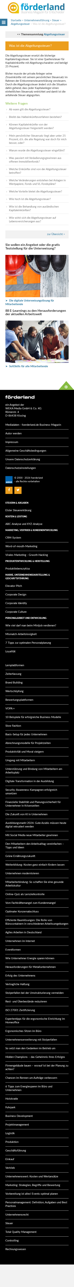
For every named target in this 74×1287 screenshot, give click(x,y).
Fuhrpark (10, 1107)
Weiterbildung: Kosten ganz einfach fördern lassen (34, 864)
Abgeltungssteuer (54, 34)
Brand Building (14, 682)
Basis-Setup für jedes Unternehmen (26, 734)
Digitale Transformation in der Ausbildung (29, 781)
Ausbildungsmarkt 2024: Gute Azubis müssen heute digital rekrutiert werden (35, 825)
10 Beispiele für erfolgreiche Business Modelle (33, 717)
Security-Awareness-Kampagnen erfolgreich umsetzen (31, 792)
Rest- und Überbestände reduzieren (26, 1001)
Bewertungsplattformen (19, 700)
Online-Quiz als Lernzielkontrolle (25, 894)
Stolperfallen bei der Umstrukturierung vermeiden (34, 993)
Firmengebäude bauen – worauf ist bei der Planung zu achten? (36, 1067)
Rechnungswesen (15, 1249)
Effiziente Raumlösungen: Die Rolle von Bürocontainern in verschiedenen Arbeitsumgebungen (36, 922)
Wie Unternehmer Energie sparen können (29, 958)
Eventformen (13, 949)
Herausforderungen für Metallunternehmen (30, 967)
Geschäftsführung (15, 1150)
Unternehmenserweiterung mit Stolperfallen (31, 1039)
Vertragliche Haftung (17, 984)
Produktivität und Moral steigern (24, 751)
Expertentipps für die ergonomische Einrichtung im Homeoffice (35, 1021)
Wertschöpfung (14, 691)
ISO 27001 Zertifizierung (20, 1010)
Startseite (16, 20)
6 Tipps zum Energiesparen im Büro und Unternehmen (28, 1088)
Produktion (11, 1142)
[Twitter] (18, 490)
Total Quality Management (20, 1232)
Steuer (55, 20)
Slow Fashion (13, 725)
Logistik (10, 1133)
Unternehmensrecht (17, 1214)
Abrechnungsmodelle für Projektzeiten (28, 743)
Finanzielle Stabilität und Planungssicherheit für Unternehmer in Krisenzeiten (33, 804)
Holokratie (11, 1098)
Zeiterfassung (13, 674)
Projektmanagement (17, 1124)
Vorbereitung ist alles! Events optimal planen (31, 1193)
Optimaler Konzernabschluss (22, 911)
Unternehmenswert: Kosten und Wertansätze (31, 1176)
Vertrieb (10, 1168)
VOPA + (10, 708)
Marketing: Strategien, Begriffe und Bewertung (32, 1185)
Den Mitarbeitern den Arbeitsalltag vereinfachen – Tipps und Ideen (34, 846)
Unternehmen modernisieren (22, 873)
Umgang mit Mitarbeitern (20, 760)
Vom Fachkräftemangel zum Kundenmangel (30, 903)
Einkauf (9, 1159)
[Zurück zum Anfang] (66, 385)
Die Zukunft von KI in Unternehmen (26, 814)
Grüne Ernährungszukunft (20, 856)
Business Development (19, 1116)
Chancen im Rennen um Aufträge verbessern (31, 1078)
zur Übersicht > (56, 234)
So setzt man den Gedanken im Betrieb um (30, 1048)
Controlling (12, 1240)
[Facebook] (9, 490)
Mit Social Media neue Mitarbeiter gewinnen (31, 835)
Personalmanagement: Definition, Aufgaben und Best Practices (36, 1204)
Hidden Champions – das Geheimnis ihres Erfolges (35, 1057)
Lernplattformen (14, 665)
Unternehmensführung (36, 20)
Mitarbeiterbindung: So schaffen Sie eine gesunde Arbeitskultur (34, 884)
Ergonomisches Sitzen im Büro (23, 1031)
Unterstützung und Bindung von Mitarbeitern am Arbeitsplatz (33, 771)
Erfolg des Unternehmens (20, 975)
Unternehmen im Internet (20, 941)
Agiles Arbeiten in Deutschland (23, 932)
